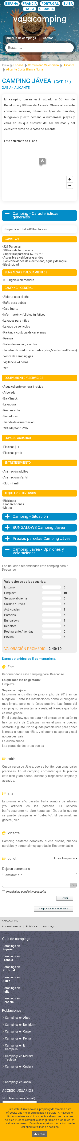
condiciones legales (33, 891)
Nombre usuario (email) (19, 1098)
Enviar (65, 898)
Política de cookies (47, 1126)
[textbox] (39, 47)
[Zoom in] (70, 179)
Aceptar (39, 1134)
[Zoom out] (70, 185)
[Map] (39, 167)
